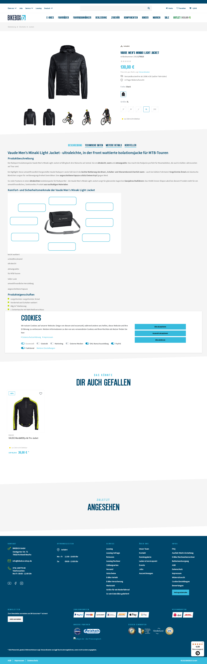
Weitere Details (114, 145)
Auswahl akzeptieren (160, 333)
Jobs (21, 8)
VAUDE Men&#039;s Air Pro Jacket (23, 438)
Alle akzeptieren (160, 327)
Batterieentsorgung (180, 561)
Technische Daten (94, 145)
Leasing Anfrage (113, 553)
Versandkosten (144, 72)
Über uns (11, 8)
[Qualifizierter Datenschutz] (170, 631)
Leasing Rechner (113, 561)
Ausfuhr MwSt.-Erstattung (182, 553)
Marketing (59, 343)
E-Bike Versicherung (114, 581)
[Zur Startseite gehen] (21, 17)
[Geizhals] (92, 632)
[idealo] (78, 632)
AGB (174, 565)
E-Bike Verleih (112, 577)
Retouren (110, 557)
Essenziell (30, 343)
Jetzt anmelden (15, 619)
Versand (109, 569)
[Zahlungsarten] (79, 615)
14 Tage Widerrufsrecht (134, 80)
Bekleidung (101, 17)
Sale (167, 17)
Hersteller (130, 145)
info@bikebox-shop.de (22, 561)
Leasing (38, 8)
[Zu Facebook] (16, 583)
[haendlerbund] (159, 631)
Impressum (177, 573)
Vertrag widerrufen (180, 592)
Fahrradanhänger (82, 17)
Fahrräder (63, 17)
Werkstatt (110, 585)
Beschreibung (75, 145)
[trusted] (133, 631)
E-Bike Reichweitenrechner (183, 557)
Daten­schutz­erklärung (31, 337)
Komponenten (131, 17)
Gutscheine (111, 573)
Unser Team (144, 549)
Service (28, 8)
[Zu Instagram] (22, 583)
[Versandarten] (177, 615)
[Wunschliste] (40, 393)
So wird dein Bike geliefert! (117, 593)
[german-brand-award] (145, 631)
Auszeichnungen (146, 573)
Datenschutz (177, 569)
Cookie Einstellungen (181, 581)
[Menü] (202, 643)
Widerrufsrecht (178, 577)
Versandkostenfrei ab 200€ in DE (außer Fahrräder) (145, 76)
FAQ (173, 549)
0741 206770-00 (19, 568)
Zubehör (115, 17)
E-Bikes (50, 17)
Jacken (31, 27)
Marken (156, 17)
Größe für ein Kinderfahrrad (118, 589)
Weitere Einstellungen (46, 348)
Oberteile (22, 27)
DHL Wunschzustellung (99, 343)
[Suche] (149, 8)
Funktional (30, 348)
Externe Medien (76, 343)
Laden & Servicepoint (148, 561)
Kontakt (142, 553)
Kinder (145, 17)
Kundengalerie (145, 557)
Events (142, 565)
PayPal (118, 343)
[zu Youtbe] (10, 583)
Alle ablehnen (160, 340)
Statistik (44, 343)
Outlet (177, 17)
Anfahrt (64, 549)
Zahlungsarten (112, 565)
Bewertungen (177, 585)
